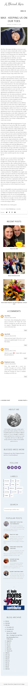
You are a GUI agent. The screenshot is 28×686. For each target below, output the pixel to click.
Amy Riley (7, 315)
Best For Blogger (21, 684)
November (9, 629)
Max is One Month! (11, 633)
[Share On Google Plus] (12, 212)
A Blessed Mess (14, 4)
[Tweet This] (7, 212)
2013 (6, 663)
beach (18, 480)
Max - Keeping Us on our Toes (14, 635)
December (9, 627)
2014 (6, 661)
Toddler (6, 495)
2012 (6, 665)
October (9, 631)
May (8, 645)
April (8, 647)
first (18, 484)
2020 (6, 623)
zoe (11, 495)
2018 (6, 653)
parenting (7, 491)
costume (7, 484)
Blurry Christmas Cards (16, 571)
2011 (6, 667)
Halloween (11, 488)
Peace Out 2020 (14, 534)
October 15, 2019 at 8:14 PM (9, 363)
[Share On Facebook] (9, 212)
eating (12, 484)
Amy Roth (7, 334)
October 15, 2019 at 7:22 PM (10, 350)
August (8, 641)
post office (14, 491)
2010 (6, 669)
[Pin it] (15, 212)
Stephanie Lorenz (9, 362)
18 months (7, 480)
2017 (6, 655)
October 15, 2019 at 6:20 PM (10, 335)
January (8, 651)
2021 (6, 621)
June (8, 643)
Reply (25, 330)
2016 (6, 657)
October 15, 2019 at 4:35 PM (10, 317)
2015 (6, 659)
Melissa (6, 349)
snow (20, 491)
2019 (6, 625)
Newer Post (6, 400)
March (8, 649)
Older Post (22, 400)
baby (13, 480)
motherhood (19, 488)
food (6, 488)
